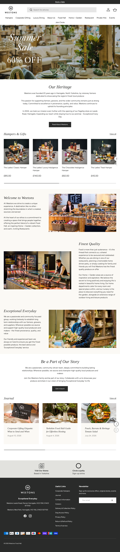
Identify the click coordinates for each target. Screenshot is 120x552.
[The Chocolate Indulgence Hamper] (74, 151)
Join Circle (60, 22)
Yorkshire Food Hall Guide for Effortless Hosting (58, 430)
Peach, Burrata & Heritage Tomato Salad (97, 430)
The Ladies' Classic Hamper (15, 167)
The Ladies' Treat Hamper (101, 167)
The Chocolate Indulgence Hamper (73, 169)
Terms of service (61, 526)
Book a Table (60, 2)
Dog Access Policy (62, 513)
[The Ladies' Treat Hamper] (103, 151)
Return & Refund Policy (63, 521)
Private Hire (101, 18)
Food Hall (62, 18)
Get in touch (60, 389)
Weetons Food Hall (15, 543)
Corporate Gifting (23, 18)
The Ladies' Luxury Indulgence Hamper (45, 169)
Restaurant (89, 18)
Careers (58, 504)
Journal (58, 495)
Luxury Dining (39, 18)
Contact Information (62, 500)
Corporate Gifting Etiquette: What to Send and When (20, 430)
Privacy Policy (60, 517)
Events (112, 18)
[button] (114, 9)
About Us (51, 18)
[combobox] (61, 9)
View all (113, 134)
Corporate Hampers (62, 491)
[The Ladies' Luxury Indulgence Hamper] (45, 151)
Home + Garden (75, 18)
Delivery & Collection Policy (65, 508)
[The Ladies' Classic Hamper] (16, 151)
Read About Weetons (60, 124)
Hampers (9, 18)
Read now (10, 59)
